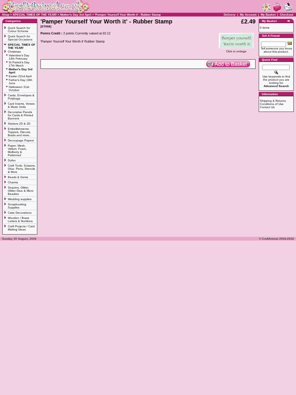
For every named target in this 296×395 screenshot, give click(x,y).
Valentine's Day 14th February (19, 57)
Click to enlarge (236, 51)
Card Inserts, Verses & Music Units (21, 105)
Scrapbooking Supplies (17, 206)
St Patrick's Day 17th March (19, 64)
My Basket (268, 14)
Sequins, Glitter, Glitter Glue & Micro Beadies (21, 190)
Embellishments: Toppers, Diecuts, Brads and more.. (20, 132)
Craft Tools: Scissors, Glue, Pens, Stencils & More (22, 168)
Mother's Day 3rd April (75, 14)
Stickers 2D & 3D (19, 123)
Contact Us (267, 107)
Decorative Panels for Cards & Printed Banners (20, 115)
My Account (248, 14)
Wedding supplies (20, 199)
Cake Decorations (20, 212)
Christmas (15, 51)
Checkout (286, 14)
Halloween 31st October (19, 88)
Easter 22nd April (20, 76)
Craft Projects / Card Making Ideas (21, 228)
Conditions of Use (272, 104)
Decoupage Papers (21, 140)
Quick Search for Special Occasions (20, 38)
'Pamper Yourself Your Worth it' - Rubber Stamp (128, 14)
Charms (13, 182)
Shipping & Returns (273, 100)
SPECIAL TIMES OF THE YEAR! (35, 14)
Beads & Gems (18, 177)
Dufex (12, 160)
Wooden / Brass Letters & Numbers (20, 219)
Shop (5, 14)
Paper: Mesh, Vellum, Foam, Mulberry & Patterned (17, 150)
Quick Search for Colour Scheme (19, 29)
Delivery (230, 14)
